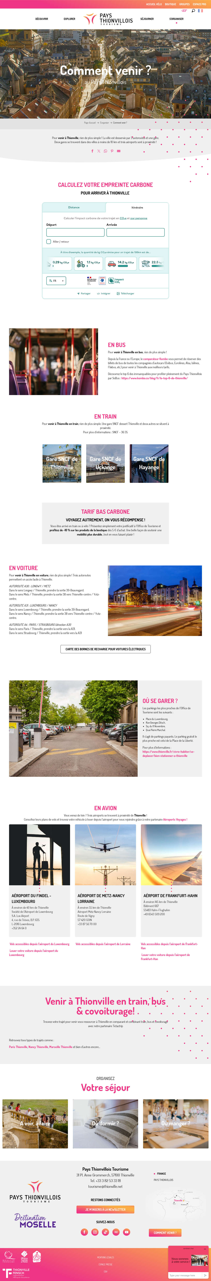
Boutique (170, 4)
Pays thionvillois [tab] (163, 1180)
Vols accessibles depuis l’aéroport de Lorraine (102, 944)
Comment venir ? (165, 1233)
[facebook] (84, 1232)
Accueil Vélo (154, 4)
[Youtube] (126, 1232)
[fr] (200, 10)
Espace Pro (199, 4)
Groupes (184, 4)
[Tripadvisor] (116, 1232)
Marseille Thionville (61, 1047)
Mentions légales (105, 1257)
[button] (193, 11)
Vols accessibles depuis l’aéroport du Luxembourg (39, 944)
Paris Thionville (18, 1047)
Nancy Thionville (38, 1047)
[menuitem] (42, 19)
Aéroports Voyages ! (175, 819)
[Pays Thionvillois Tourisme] (35, 1201)
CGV (105, 1271)
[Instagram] (95, 1232)
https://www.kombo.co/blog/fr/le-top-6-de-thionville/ (154, 378)
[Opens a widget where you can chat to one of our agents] (188, 1262)
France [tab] (161, 1173)
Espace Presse (105, 1264)
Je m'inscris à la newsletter (105, 1209)
